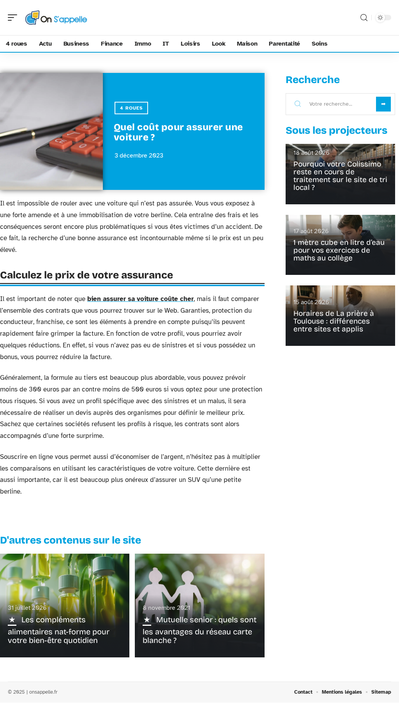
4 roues (131, 108)
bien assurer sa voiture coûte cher (140, 299)
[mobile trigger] (14, 17)
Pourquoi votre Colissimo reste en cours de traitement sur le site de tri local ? (340, 175)
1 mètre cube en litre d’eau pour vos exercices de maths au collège (339, 250)
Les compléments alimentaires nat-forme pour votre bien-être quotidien (58, 630)
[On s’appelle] (56, 17)
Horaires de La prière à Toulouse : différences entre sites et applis (333, 321)
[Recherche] (363, 18)
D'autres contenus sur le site (70, 540)
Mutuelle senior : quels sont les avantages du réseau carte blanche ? (199, 630)
